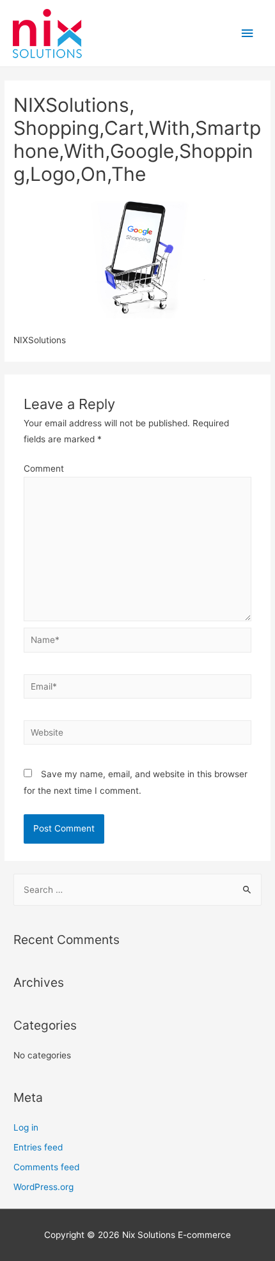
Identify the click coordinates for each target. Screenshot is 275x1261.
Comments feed (46, 1167)
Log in (25, 1127)
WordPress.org (43, 1187)
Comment (44, 468)
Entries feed (38, 1147)
